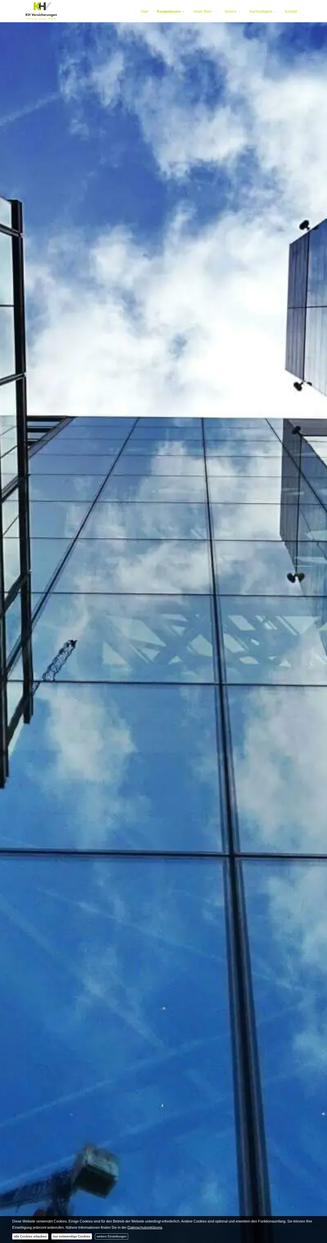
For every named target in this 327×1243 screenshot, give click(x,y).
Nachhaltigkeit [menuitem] (260, 11)
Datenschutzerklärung (144, 1227)
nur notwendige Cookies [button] (71, 1236)
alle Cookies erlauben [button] (30, 1236)
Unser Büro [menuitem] (203, 11)
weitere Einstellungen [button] (112, 1236)
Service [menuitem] (230, 11)
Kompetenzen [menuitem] (169, 11)
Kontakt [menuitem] (291, 11)
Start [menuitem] (144, 11)
